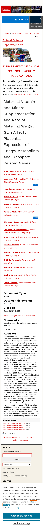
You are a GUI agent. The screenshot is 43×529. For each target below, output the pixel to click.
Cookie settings (21, 523)
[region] (21, 506)
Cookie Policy (13, 507)
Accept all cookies (21, 515)
